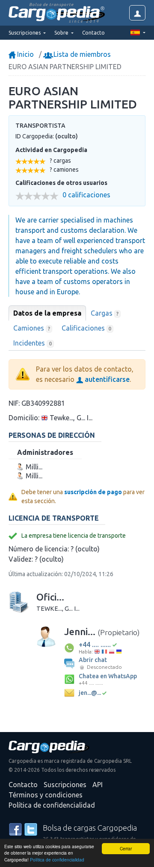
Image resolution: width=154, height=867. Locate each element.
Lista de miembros (81, 54)
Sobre (62, 32)
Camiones (31, 328)
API (97, 784)
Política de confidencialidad (57, 859)
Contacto (93, 32)
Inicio (24, 54)
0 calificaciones (86, 195)
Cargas (104, 313)
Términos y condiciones (46, 795)
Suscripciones (65, 784)
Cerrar (126, 848)
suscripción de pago (93, 492)
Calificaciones (87, 328)
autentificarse (106, 379)
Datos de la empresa (47, 313)
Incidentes (32, 343)
